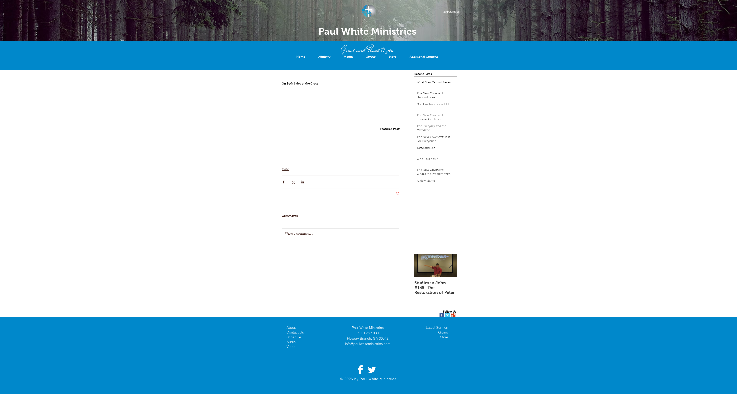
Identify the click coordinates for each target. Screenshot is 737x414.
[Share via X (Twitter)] (293, 182)
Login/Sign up (451, 11)
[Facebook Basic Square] (442, 315)
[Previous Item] (420, 266)
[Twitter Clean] (371, 369)
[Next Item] (450, 266)
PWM (285, 169)
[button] (324, 56)
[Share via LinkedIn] (302, 182)
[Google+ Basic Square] (453, 315)
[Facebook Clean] (360, 369)
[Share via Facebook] (283, 182)
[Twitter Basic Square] (447, 315)
